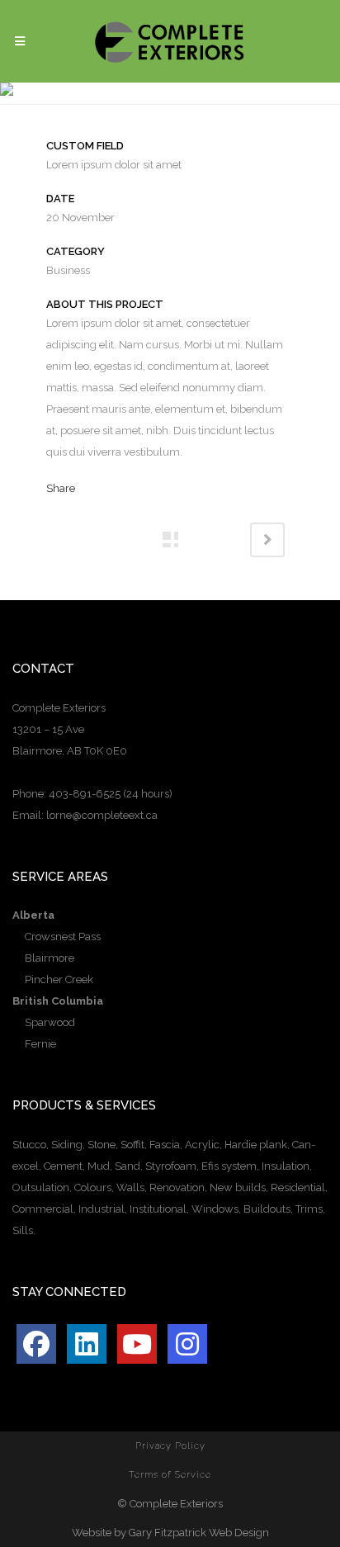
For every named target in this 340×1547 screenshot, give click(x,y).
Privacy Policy (170, 1446)
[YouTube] (137, 1344)
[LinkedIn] (86, 1344)
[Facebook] (36, 1344)
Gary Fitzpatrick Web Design (199, 1532)
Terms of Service (170, 1474)
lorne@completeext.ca (102, 815)
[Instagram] (187, 1344)
